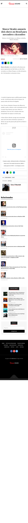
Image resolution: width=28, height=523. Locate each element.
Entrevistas (20, 345)
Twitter (17, 351)
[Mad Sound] (14, 3)
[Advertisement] (14, 85)
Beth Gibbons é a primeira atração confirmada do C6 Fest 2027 (15, 305)
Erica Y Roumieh (24, 58)
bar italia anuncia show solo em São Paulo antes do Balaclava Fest (16, 314)
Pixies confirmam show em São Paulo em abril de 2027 (16, 310)
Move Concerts (13, 168)
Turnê (13, 177)
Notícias (9, 180)
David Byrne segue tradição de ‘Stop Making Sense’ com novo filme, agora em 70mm (16, 300)
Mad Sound (14, 358)
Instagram (14, 351)
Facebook (11, 351)
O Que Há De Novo (12, 345)
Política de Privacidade (11, 343)
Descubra (6, 345)
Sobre (3, 343)
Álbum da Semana (21, 343)
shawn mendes (8, 177)
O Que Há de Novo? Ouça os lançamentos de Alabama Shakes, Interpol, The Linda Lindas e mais (16, 294)
